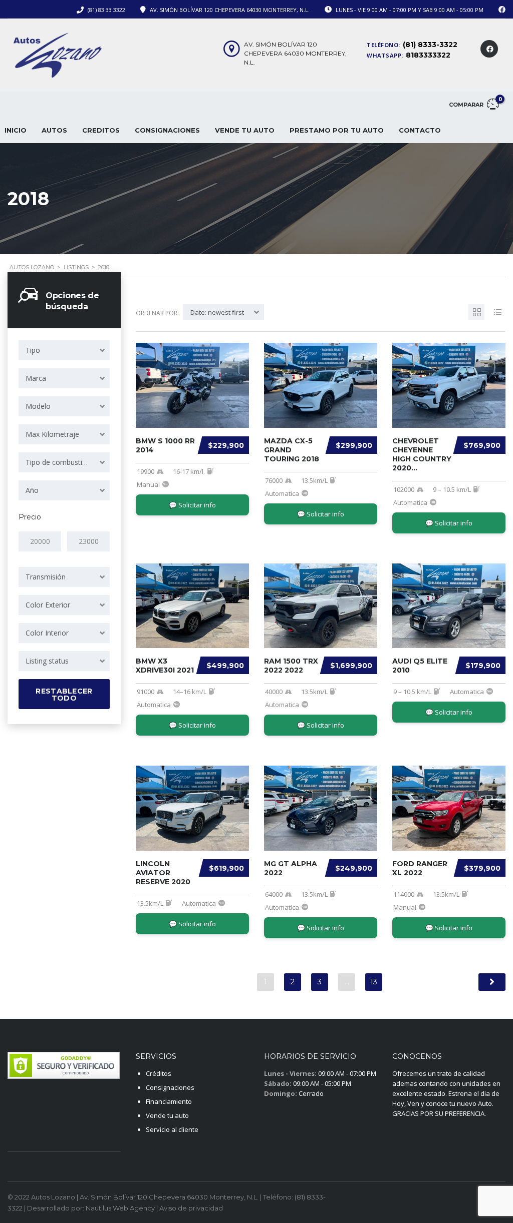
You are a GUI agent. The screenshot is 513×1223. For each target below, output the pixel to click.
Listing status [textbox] (47, 661)
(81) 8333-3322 (430, 44)
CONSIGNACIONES (167, 130)
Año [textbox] (32, 490)
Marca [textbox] (36, 378)
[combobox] (64, 350)
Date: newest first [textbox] (217, 312)
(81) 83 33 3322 (106, 10)
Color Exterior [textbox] (48, 604)
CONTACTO (420, 130)
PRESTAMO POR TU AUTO (337, 130)
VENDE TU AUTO (245, 130)
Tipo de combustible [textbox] (59, 462)
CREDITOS (101, 130)
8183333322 (428, 55)
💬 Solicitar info (192, 504)
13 (373, 981)
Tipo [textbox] (33, 350)
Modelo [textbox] (38, 406)
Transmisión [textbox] (46, 576)
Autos (54, 130)
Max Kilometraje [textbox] (52, 434)
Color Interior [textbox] (47, 633)
